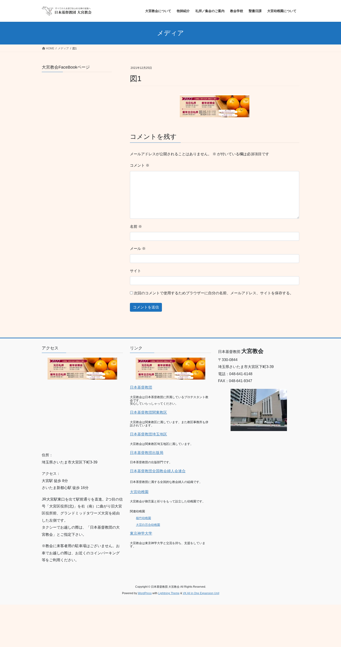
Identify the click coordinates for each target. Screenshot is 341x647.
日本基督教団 (141, 387)
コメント (139, 165)
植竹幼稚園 (143, 518)
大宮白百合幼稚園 (148, 524)
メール (138, 249)
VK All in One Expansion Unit (201, 593)
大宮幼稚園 (139, 492)
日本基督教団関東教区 (148, 412)
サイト (135, 271)
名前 (136, 226)
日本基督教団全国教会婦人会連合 (158, 471)
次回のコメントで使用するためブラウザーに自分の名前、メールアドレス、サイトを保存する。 (213, 293)
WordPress (145, 593)
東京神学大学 (141, 533)
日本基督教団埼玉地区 (148, 434)
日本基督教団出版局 (146, 453)
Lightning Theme (169, 593)
